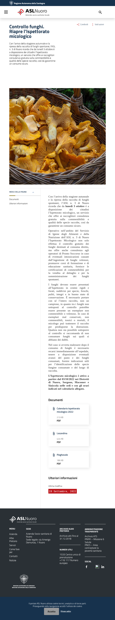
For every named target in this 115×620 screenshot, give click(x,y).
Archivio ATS (91, 536)
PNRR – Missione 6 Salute (94, 540)
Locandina (62, 433)
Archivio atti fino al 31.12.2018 (69, 537)
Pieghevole (62, 455)
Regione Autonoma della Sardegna (29, 3)
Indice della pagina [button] (18, 191)
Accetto (51, 611)
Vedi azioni (99, 24)
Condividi (84, 24)
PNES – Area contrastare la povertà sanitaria (93, 547)
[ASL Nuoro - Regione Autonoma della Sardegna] (24, 519)
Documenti (14, 199)
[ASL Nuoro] (11, 3)
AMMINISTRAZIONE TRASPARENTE (94, 530)
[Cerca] (100, 12)
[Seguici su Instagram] (92, 566)
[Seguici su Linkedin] (103, 566)
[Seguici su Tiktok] (97, 566)
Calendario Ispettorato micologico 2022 (68, 410)
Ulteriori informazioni (18, 203)
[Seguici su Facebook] (86, 566)
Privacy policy (66, 611)
